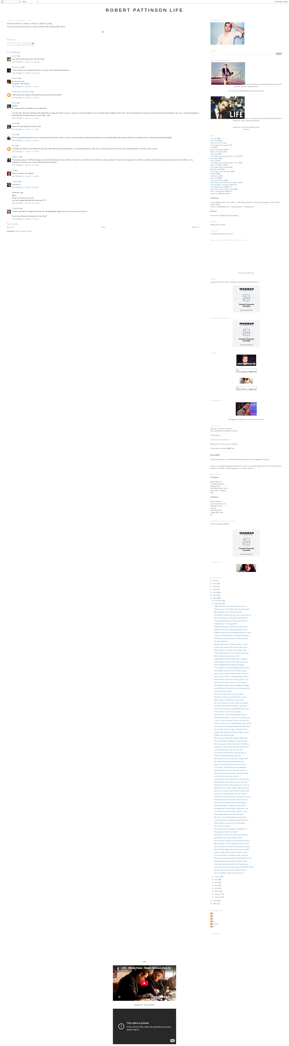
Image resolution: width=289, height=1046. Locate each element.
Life (211, 147)
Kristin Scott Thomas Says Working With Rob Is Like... (232, 709)
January (217, 897)
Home (103, 227)
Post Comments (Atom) (23, 231)
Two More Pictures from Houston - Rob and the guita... (232, 773)
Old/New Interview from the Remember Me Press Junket (232, 632)
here (32, 27)
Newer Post (10, 227)
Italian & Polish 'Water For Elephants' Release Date (231, 676)
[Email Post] (32, 43)
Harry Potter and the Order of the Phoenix (224, 182)
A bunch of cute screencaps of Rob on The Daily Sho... (232, 720)
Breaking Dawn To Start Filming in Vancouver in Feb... (232, 808)
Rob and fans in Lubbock (222, 826)
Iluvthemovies (16, 67)
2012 (214, 592)
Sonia (213, 927)
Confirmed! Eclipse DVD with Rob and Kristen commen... (233, 797)
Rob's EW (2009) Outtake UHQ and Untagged (229, 665)
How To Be (214, 207)
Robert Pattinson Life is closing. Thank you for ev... (231, 606)
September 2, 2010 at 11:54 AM (26, 62)
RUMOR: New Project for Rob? (224, 735)
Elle (212, 919)
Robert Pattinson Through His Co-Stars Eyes (229, 700)
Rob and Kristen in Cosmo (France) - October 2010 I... (232, 758)
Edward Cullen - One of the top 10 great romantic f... (231, 715)
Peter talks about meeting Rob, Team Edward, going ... (232, 864)
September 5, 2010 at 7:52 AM (25, 219)
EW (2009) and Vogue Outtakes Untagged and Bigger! (231, 685)
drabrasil (14, 78)
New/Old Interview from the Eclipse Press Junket (230, 697)
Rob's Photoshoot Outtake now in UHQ (227, 656)
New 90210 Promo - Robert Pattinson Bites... (229, 838)
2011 (214, 595)
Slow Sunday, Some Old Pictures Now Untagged (230, 767)
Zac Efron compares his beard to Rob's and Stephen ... (232, 703)
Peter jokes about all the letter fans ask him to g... (230, 764)
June (216, 882)
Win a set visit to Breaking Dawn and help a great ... (231, 817)
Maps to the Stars (216, 152)
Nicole (14, 103)
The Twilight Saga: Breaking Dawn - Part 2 (224, 156)
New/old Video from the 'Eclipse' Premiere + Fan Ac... (231, 644)
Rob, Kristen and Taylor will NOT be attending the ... (231, 802)
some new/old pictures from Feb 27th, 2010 (228, 750)
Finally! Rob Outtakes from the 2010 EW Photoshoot (231, 653)
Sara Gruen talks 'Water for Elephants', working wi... (231, 706)
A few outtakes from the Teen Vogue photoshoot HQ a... (232, 668)
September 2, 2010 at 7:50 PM (25, 176)
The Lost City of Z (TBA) (218, 143)
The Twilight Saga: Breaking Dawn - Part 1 (224, 163)
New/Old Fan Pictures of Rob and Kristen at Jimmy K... (232, 785)
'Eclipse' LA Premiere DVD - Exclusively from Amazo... (232, 635)
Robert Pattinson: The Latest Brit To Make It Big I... (231, 650)
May (216, 885)
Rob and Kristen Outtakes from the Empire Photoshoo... (232, 841)
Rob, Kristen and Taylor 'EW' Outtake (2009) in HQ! (231, 738)
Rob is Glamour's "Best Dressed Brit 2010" (228, 612)
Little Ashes (214, 176)
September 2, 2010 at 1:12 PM (25, 118)
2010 (214, 598)
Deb (212, 916)
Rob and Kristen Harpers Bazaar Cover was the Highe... (232, 849)
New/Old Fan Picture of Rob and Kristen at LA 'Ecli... (231, 630)
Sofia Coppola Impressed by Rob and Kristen (229, 814)
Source (9, 40)
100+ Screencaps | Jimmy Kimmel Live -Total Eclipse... (232, 744)
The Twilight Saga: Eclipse (219, 167)
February (218, 894)
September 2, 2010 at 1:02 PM (25, 98)
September (218, 603)
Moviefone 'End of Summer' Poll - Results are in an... (231, 800)
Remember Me (215, 169)
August (217, 876)
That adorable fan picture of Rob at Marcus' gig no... (231, 671)
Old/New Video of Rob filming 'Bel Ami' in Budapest (231, 659)
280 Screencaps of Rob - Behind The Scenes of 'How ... (232, 843)
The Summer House (217, 180)
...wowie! (15, 181)
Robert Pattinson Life (144, 10)
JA (13, 170)
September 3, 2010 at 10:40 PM (26, 203)
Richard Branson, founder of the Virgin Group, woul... (231, 662)
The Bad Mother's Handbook (219, 185)
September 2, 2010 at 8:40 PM (25, 187)
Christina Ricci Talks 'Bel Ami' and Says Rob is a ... (231, 753)
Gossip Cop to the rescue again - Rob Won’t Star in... (231, 729)
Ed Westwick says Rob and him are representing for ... (232, 638)
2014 (214, 586)
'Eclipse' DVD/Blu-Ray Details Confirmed (227, 756)
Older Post (195, 227)
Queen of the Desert (217, 149)
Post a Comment (12, 224)
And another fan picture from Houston (226, 776)
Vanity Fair (213, 193)
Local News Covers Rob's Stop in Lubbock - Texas (230, 811)
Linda (212, 921)
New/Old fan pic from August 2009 (225, 624)
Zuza (13, 146)
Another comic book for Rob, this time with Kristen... (231, 647)
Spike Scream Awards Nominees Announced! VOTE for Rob (233, 867)
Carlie (14, 134)
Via (14, 40)
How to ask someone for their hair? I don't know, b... (231, 682)
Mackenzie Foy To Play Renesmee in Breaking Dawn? (232, 609)
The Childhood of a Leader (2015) (221, 145)
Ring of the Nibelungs (217, 191)
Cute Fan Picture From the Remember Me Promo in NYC (232, 723)
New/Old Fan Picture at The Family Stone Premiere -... (232, 835)
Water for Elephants (216, 165)
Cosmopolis (214, 158)
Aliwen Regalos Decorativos (21, 92)
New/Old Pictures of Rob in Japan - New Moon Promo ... (232, 788)
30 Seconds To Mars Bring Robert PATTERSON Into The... (233, 858)
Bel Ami (213, 160)
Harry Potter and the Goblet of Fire (221, 189)
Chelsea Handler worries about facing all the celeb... (231, 852)
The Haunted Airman (217, 187)
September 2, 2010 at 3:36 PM (25, 152)
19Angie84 (15, 208)
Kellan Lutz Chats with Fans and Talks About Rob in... (231, 747)
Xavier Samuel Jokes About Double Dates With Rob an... (232, 726)
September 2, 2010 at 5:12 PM (25, 165)
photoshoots (22, 45)
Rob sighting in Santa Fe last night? (226, 832)
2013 (214, 589)
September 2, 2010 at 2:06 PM (25, 140)
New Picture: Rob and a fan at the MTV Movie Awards (231, 791)
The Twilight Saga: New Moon (220, 171)
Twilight (212, 174)
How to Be (213, 178)
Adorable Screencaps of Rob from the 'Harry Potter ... (231, 627)
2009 (214, 901)
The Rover (214, 154)
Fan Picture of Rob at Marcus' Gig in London (228, 694)
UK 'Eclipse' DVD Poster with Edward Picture (229, 761)
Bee (212, 913)
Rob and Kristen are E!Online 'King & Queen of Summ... (232, 846)
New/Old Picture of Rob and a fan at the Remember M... (232, 688)
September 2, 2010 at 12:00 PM (26, 73)
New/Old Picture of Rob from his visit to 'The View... (231, 782)
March (217, 891)
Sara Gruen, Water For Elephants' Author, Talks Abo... (231, 855)
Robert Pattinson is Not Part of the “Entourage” (229, 823)
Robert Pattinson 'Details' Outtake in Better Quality (29, 23)
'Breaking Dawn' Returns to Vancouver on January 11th (232, 717)
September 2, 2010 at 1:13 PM (25, 129)
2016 (214, 580)
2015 (214, 583)
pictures (31, 45)
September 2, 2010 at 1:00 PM (25, 86)
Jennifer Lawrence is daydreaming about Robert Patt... (232, 820)
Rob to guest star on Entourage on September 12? (230, 829)
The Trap (213, 138)
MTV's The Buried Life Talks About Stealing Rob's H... (231, 618)
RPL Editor (214, 924)
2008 (214, 904)
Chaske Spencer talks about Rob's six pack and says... (232, 779)
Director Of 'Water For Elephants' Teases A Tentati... (231, 741)
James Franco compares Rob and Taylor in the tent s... (232, 673)
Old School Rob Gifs (221, 641)
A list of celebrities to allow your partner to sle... (229, 873)
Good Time (214, 141)
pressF (14, 56)
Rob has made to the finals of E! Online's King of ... (231, 870)
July (216, 879)
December (218, 601)
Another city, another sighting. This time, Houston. (230, 794)
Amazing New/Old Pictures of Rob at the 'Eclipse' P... (231, 621)
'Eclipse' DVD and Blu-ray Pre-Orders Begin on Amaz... (232, 732)
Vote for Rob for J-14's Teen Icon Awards (227, 712)
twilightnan (15, 157)
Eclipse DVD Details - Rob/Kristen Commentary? (230, 805)
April (216, 888)
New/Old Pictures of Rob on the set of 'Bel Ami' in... (231, 770)
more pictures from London (223, 691)
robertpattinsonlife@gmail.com (220, 440)
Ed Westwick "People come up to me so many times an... (233, 615)
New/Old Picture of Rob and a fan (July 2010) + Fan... (231, 679)
